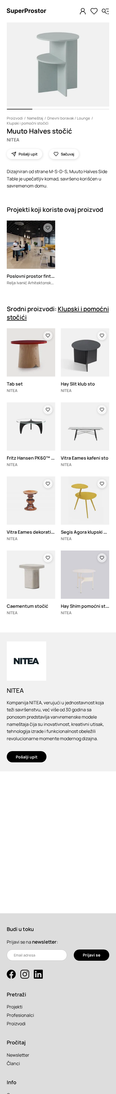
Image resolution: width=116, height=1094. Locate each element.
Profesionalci (20, 1015)
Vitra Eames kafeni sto (84, 458)
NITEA (13, 140)
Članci (13, 1063)
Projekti (15, 1007)
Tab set (15, 384)
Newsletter (18, 1055)
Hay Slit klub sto (78, 384)
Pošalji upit (26, 757)
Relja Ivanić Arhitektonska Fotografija (40, 282)
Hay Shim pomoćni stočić (88, 606)
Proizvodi (15, 118)
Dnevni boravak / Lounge (68, 118)
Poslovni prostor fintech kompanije (44, 276)
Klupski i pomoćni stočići (27, 123)
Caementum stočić (27, 606)
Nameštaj (35, 118)
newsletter (44, 942)
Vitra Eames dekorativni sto (36, 532)
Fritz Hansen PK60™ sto (32, 458)
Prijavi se (91, 955)
